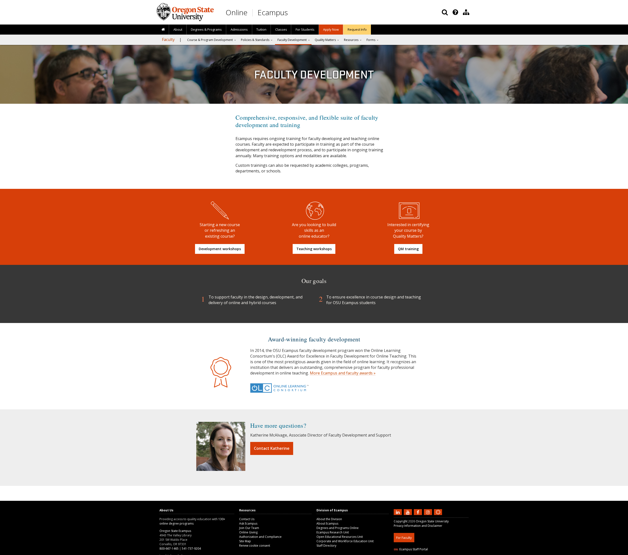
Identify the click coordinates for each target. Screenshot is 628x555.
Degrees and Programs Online (337, 528)
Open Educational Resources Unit (339, 537)
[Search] (444, 12)
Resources (351, 40)
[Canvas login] (438, 516)
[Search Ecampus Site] (444, 12)
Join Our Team (249, 528)
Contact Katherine (271, 448)
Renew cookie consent (254, 545)
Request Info (357, 29)
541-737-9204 (191, 548)
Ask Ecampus (248, 523)
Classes (281, 29)
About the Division (329, 519)
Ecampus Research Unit (332, 532)
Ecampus (273, 12)
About (177, 29)
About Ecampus (327, 523)
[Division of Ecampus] (466, 12)
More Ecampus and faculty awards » (343, 373)
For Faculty (404, 537)
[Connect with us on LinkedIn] (398, 512)
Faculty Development (292, 40)
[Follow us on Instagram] (428, 512)
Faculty (168, 39)
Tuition (261, 29)
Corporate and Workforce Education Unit (345, 541)
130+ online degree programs (192, 521)
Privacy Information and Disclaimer (418, 526)
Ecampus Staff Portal (413, 549)
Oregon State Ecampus (175, 531)
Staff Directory (326, 545)
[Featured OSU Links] (455, 12)
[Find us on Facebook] (418, 512)
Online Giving (248, 532)
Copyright (400, 521)
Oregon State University (432, 521)
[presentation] (455, 12)
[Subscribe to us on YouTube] (408, 512)
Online (237, 12)
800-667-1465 (169, 548)
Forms (370, 40)
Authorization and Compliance (260, 537)
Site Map (245, 541)
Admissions (239, 29)
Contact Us (246, 519)
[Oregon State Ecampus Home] (253, 13)
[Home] (163, 30)
